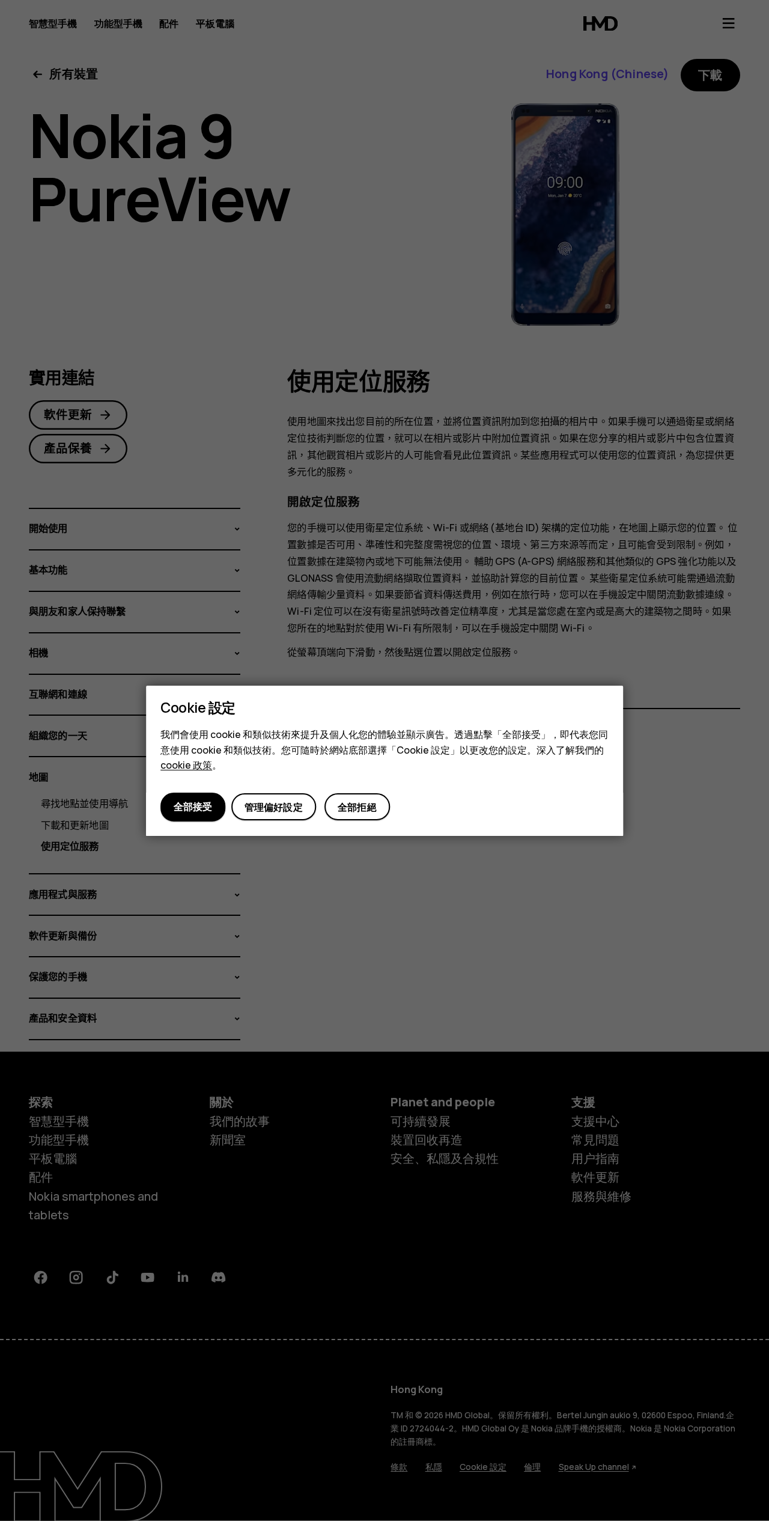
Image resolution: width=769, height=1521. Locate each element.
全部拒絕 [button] (357, 807)
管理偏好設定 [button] (274, 807)
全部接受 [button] (193, 806)
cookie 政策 (186, 765)
